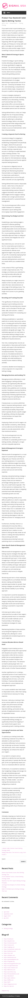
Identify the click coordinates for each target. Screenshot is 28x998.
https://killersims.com (9, 969)
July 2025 (6, 918)
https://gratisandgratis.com (11, 959)
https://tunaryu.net (9, 945)
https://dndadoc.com (9, 955)
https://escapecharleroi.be (11, 965)
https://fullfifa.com (8, 980)
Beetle (18, 996)
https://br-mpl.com (9, 986)
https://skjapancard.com (10, 984)
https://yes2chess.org (10, 972)
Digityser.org (5, 990)
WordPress (11, 996)
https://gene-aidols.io (9, 978)
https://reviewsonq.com (10, 943)
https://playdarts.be (9, 941)
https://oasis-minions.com (11, 967)
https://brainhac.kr (8, 939)
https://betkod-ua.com (10, 951)
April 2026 (6, 912)
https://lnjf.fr (7, 982)
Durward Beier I (14, 23)
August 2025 (7, 916)
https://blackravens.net (10, 957)
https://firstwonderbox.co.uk (11, 974)
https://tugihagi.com (9, 947)
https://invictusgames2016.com (12, 963)
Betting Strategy (8, 928)
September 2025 (8, 914)
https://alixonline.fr (9, 976)
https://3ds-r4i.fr (8, 953)
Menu (8, 12)
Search (3, 859)
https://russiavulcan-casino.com (12, 949)
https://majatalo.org (9, 961)
